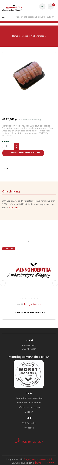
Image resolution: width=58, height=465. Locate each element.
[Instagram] (31, 448)
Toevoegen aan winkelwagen (25, 153)
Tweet (16, 168)
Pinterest (20, 168)
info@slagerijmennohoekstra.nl (29, 357)
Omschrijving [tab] (11, 191)
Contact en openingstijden (29, 398)
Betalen (29, 412)
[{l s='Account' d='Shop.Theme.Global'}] (42, 6)
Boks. (38, 462)
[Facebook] (27, 448)
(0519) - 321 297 (32, 442)
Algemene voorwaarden (29, 403)
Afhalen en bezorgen (29, 407)
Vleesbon (29, 428)
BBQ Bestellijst (29, 423)
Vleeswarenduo (29, 297)
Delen (12, 168)
